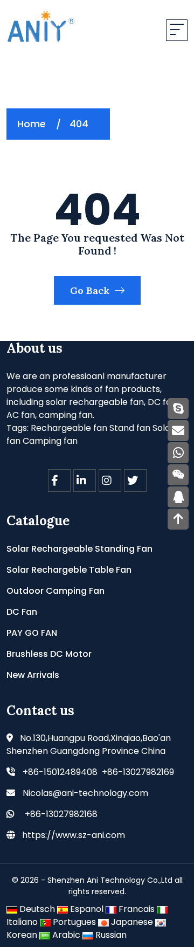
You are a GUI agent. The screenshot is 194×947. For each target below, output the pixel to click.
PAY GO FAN (31, 633)
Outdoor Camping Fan (55, 591)
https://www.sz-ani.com (73, 835)
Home (31, 124)
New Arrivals (32, 675)
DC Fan (21, 612)
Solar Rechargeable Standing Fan (79, 549)
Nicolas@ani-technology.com (85, 793)
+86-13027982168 (61, 814)
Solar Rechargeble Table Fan (68, 570)
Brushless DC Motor (49, 654)
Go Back (91, 290)
